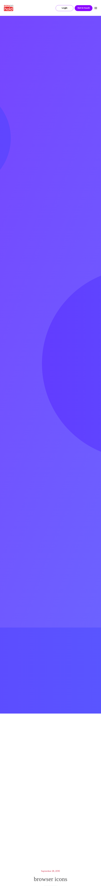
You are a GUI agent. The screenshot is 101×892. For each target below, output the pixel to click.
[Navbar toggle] (94, 8)
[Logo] (9, 8)
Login (64, 8)
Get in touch (83, 8)
